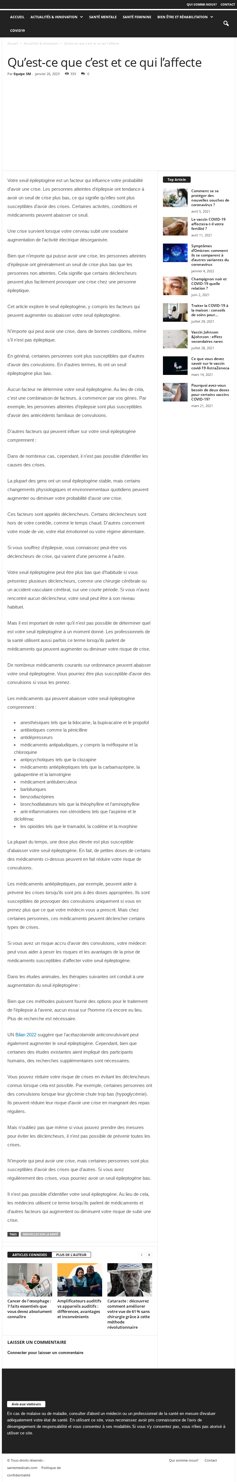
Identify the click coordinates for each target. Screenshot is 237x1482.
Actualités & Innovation (54, 17)
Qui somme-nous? (202, 4)
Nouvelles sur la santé (40, 1234)
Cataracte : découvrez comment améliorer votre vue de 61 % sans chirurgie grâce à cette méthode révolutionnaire (128, 1314)
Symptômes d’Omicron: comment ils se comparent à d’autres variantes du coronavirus (210, 255)
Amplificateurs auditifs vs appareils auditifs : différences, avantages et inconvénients (79, 1308)
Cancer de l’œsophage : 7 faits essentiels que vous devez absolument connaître (29, 1308)
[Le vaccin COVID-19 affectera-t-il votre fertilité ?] (175, 226)
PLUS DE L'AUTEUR (71, 1254)
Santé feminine (137, 17)
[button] (226, 24)
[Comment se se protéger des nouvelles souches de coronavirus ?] (175, 198)
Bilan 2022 (25, 1034)
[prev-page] (142, 1255)
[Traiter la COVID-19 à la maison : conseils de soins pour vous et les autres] (175, 312)
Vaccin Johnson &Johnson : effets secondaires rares (207, 336)
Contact (228, 4)
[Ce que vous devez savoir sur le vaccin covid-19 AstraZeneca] (175, 365)
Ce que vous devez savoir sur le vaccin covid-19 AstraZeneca (210, 363)
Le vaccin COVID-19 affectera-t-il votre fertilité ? (208, 224)
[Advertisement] (118, 124)
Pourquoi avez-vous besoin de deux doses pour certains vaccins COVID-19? (210, 392)
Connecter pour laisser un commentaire (45, 1352)
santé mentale (103, 17)
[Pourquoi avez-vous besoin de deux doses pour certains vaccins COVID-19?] (175, 392)
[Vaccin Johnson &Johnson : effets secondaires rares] (175, 339)
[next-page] (149, 1255)
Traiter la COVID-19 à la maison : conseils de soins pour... (209, 310)
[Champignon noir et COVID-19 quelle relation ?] (175, 286)
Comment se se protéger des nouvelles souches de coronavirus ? (210, 197)
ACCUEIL (17, 17)
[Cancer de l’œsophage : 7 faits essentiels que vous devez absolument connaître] (29, 1280)
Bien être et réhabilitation (182, 17)
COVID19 (17, 30)
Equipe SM (22, 73)
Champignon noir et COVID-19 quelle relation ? (209, 283)
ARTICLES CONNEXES (29, 1254)
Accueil (12, 43)
